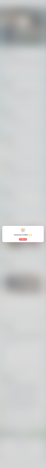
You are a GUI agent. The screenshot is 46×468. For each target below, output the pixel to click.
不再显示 (23, 239)
